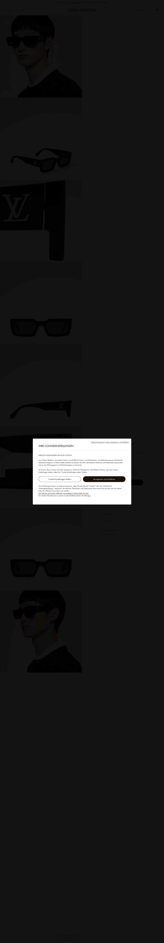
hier (89, 496)
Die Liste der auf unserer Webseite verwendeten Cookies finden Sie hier (63, 493)
